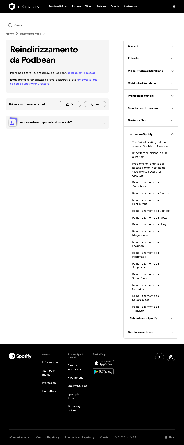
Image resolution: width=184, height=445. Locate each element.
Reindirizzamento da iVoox (149, 217)
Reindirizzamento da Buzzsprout (145, 202)
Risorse (76, 6)
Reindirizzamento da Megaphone (145, 233)
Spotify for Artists (74, 396)
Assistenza (130, 6)
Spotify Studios (77, 386)
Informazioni (50, 362)
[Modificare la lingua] (173, 6)
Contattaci (49, 391)
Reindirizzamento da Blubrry (150, 193)
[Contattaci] (103, 122)
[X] (159, 357)
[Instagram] (171, 357)
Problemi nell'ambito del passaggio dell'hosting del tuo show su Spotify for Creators (149, 169)
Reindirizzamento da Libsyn (150, 224)
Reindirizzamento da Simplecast (145, 265)
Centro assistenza (74, 367)
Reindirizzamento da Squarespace (145, 298)
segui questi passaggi (82, 73)
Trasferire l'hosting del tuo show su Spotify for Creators (150, 144)
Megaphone (75, 377)
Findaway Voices (74, 408)
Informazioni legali (19, 437)
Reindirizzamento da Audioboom (145, 184)
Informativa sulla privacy (79, 437)
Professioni (49, 383)
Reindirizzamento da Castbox (151, 211)
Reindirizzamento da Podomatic (145, 255)
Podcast (101, 6)
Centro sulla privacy (47, 437)
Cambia (115, 6)
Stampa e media (48, 372)
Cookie (104, 437)
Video (88, 6)
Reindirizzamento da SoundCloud (145, 276)
